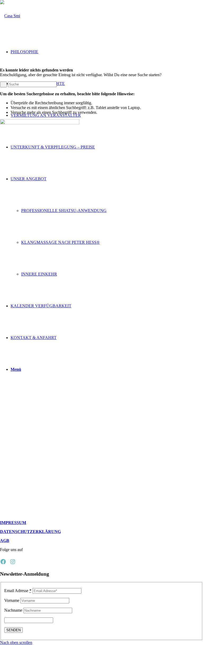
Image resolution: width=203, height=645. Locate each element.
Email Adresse (17, 590)
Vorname (11, 600)
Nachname (13, 610)
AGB (4, 540)
